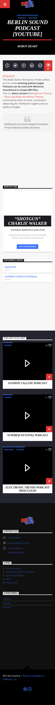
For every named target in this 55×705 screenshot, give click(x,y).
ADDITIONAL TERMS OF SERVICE (20, 572)
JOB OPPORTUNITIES (15, 575)
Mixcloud (9, 449)
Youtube (32, 18)
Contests (7, 598)
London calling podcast (27, 383)
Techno (22, 18)
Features (7, 603)
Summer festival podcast (27, 435)
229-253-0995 (14, 538)
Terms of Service (13, 568)
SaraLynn (10, 267)
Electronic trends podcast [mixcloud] (28, 489)
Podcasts (7, 607)
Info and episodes (27, 246)
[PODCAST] (8, 76)
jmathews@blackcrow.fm (18, 543)
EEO (8, 579)
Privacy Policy (11, 582)
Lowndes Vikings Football (21, 276)
